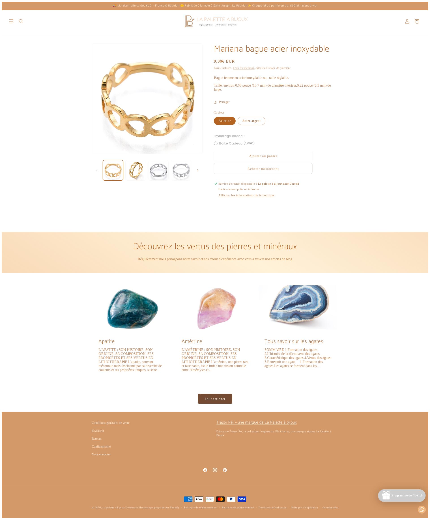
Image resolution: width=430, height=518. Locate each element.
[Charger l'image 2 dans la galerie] (135, 170)
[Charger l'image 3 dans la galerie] (158, 170)
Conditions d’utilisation (273, 507)
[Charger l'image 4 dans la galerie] (181, 170)
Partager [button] (224, 102)
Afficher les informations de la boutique (246, 195)
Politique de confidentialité (238, 507)
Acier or (225, 120)
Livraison (98, 431)
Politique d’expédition (304, 507)
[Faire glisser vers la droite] (198, 170)
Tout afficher (215, 399)
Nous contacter (101, 454)
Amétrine (192, 341)
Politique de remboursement (200, 507)
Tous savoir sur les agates (293, 341)
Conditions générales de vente (110, 422)
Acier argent (251, 120)
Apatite (107, 341)
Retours (96, 438)
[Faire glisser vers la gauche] (97, 170)
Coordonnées (330, 507)
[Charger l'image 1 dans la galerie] (113, 170)
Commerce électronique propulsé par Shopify (152, 507)
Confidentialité (101, 446)
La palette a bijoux (114, 507)
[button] (11, 21)
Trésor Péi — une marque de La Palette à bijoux (256, 422)
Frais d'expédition (244, 68)
